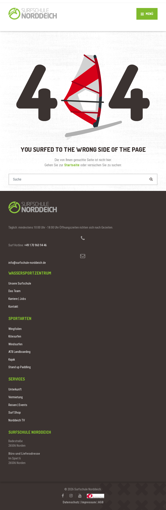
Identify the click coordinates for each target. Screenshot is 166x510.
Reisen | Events (17, 405)
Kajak (11, 359)
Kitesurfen (14, 336)
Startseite (72, 165)
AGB (101, 502)
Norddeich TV (16, 420)
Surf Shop (14, 412)
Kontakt (13, 306)
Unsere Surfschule (19, 283)
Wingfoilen (15, 329)
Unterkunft (15, 389)
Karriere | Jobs (17, 299)
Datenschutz (71, 502)
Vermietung (15, 397)
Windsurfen (15, 344)
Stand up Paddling (19, 367)
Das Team (14, 291)
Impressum (88, 502)
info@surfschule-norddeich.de (27, 262)
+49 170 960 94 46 (35, 245)
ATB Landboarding (19, 351)
